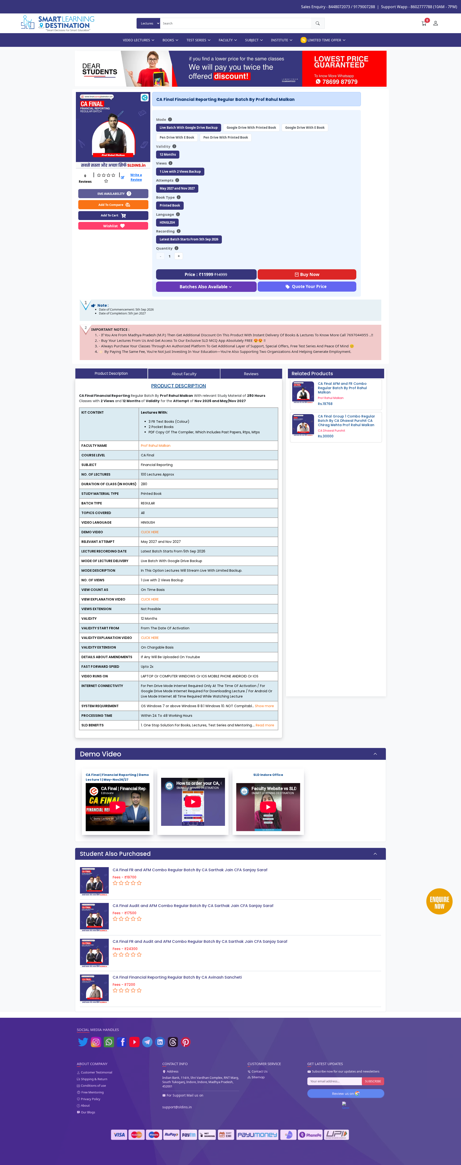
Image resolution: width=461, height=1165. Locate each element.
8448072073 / (340, 6)
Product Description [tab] (111, 373)
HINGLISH (167, 222)
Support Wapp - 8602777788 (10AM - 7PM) (419, 6)
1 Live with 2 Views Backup (180, 171)
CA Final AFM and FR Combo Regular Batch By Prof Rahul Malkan (342, 388)
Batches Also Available (204, 286)
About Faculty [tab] (184, 373)
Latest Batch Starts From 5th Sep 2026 (189, 239)
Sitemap (258, 1077)
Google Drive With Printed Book (251, 127)
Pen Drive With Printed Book (225, 137)
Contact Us (259, 1071)
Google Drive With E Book (305, 127)
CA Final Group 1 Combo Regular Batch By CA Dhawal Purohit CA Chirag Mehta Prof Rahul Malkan (346, 420)
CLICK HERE (150, 532)
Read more (265, 725)
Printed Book (170, 205)
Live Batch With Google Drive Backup (189, 127)
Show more (264, 706)
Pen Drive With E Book (177, 137)
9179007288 (364, 6)
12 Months (168, 154)
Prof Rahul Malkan (155, 445)
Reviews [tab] (251, 373)
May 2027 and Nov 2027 (177, 188)
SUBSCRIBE (373, 1081)
